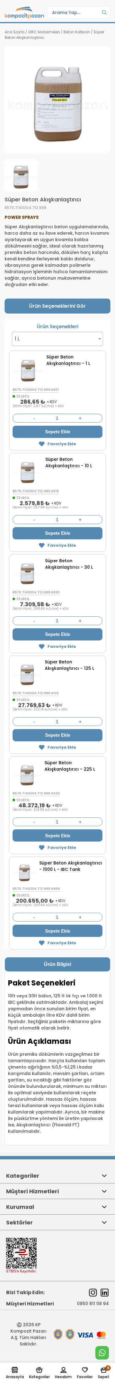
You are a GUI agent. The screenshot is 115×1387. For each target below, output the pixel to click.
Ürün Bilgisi (57, 964)
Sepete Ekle (57, 431)
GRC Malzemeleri (44, 32)
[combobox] (57, 339)
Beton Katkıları (76, 32)
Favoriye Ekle (62, 444)
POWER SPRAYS (22, 217)
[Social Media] (93, 1292)
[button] (15, 1373)
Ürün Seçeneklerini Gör (57, 306)
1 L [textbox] (17, 338)
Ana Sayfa (15, 32)
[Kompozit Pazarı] (24, 12)
